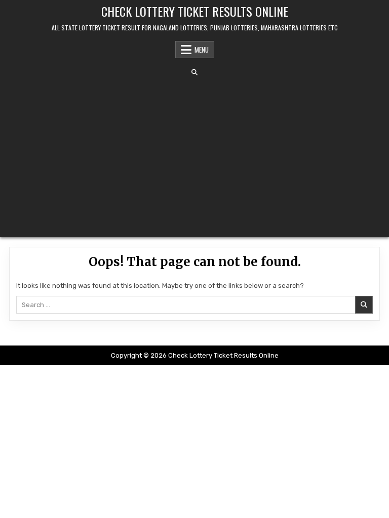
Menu (201, 50)
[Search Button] (194, 72)
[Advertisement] (194, 156)
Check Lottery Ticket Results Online (194, 11)
